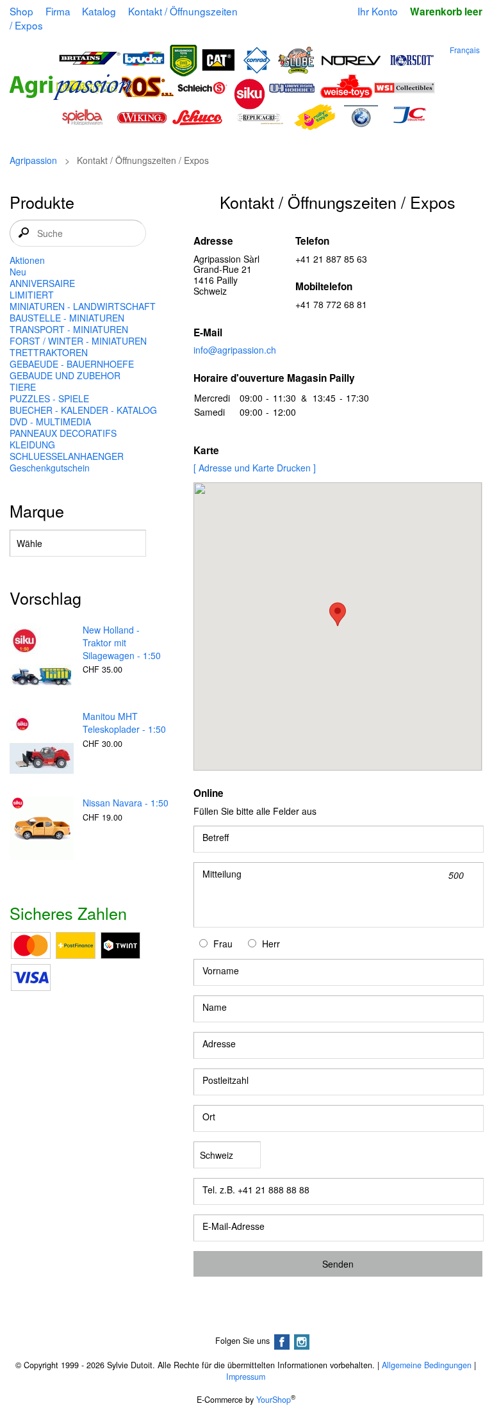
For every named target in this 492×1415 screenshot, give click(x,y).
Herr (271, 943)
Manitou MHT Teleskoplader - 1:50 (124, 722)
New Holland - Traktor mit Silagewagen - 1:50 (122, 642)
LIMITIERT (32, 294)
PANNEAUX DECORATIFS (63, 433)
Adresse (219, 1043)
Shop (21, 11)
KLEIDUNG (32, 444)
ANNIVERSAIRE (42, 283)
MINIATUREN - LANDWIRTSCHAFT (83, 306)
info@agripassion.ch (234, 349)
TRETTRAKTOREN (49, 352)
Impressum (245, 1376)
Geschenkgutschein (50, 467)
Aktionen (27, 260)
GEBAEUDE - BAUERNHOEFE (72, 363)
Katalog (99, 11)
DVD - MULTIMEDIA (50, 421)
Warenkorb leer (446, 11)
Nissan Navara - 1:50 (125, 802)
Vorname (220, 970)
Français (465, 49)
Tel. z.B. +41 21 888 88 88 (255, 1189)
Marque (37, 510)
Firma (57, 11)
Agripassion (33, 160)
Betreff (215, 837)
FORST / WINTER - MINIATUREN (78, 340)
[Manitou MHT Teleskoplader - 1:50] (42, 743)
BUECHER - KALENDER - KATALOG (83, 409)
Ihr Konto (377, 11)
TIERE (23, 386)
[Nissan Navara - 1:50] (42, 829)
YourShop (273, 1399)
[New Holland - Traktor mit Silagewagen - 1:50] (42, 656)
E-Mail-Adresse (233, 1226)
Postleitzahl (225, 1080)
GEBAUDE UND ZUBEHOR (65, 375)
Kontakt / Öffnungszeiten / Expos (123, 18)
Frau (223, 943)
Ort (208, 1116)
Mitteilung (222, 873)
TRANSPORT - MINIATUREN (69, 329)
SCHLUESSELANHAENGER (67, 456)
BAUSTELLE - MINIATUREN (67, 317)
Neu (18, 271)
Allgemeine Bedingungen (427, 1365)
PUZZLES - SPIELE (49, 398)
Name (214, 1007)
